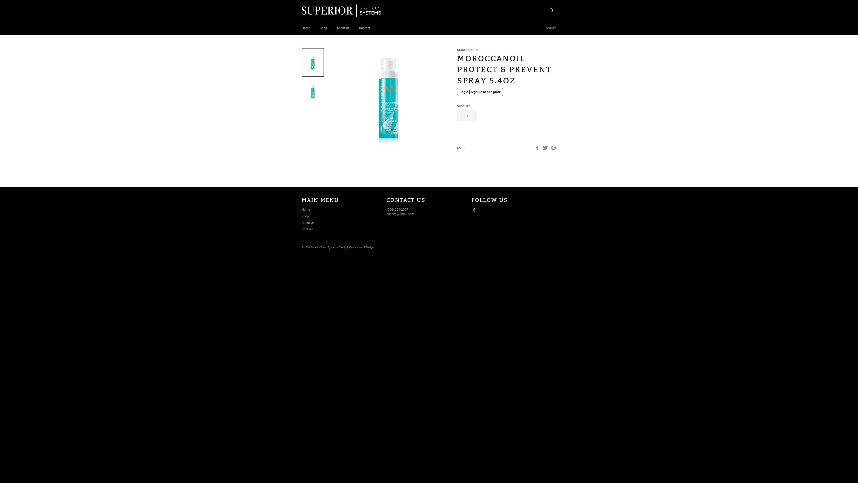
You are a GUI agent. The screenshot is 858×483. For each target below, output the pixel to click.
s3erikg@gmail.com (400, 214)
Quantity (463, 105)
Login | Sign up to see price (480, 92)
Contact (364, 28)
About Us (343, 28)
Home (306, 28)
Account (551, 28)
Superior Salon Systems (324, 247)
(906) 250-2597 (397, 209)
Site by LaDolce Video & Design (356, 247)
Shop (323, 28)
